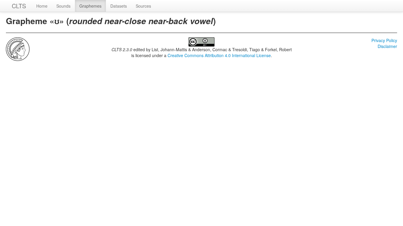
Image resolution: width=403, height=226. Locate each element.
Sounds (63, 6)
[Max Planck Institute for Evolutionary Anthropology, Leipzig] (18, 48)
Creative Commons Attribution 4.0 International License (219, 55)
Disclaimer (387, 46)
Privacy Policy (384, 40)
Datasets (118, 6)
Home (41, 6)
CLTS (19, 5)
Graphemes (90, 6)
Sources (143, 6)
